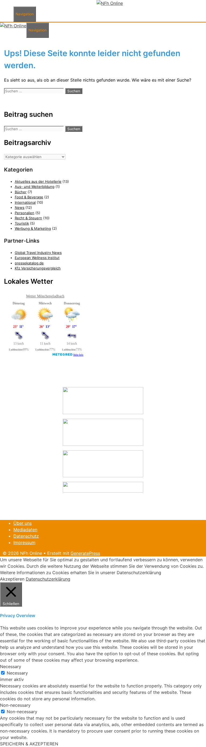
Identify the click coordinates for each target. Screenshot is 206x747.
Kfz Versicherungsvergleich (38, 268)
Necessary (17, 673)
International (25, 202)
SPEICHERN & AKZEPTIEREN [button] (29, 743)
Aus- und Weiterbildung (34, 186)
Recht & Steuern (28, 218)
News (19, 207)
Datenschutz (26, 536)
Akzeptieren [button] (12, 579)
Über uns (22, 523)
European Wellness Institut (37, 258)
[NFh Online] (110, 3)
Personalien (24, 213)
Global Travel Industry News (38, 252)
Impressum (24, 542)
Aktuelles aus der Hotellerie (38, 181)
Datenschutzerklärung (48, 579)
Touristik (22, 223)
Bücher (21, 192)
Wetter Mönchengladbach (45, 296)
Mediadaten (25, 529)
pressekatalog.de (29, 263)
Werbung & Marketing (33, 228)
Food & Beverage (29, 197)
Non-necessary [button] (15, 705)
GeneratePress (85, 553)
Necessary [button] (10, 666)
